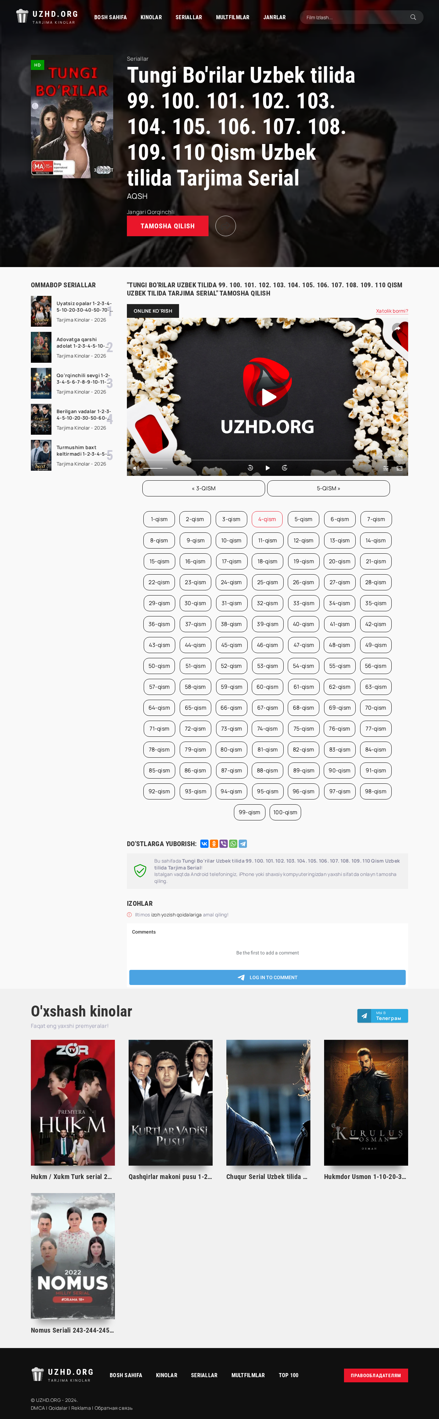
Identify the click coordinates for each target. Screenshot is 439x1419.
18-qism (268, 561)
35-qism (376, 603)
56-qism (376, 666)
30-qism (195, 603)
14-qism (376, 540)
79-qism (195, 749)
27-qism (340, 582)
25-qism (267, 582)
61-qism (304, 686)
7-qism (376, 519)
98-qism (376, 791)
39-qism (267, 624)
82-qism (303, 749)
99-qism (250, 812)
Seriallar (189, 17)
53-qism (267, 666)
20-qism (340, 561)
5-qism (304, 519)
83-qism (340, 749)
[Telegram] (243, 844)
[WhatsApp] (233, 844)
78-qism (159, 749)
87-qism (231, 770)
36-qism (159, 624)
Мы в (388, 1015)
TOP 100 (289, 1375)
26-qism (304, 582)
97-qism (340, 791)
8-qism (159, 540)
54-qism (303, 666)
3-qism (231, 519)
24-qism (231, 582)
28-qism (376, 582)
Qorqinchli (161, 212)
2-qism (195, 519)
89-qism (304, 770)
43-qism (159, 645)
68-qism (304, 707)
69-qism (340, 707)
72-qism (195, 728)
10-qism (231, 540)
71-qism (159, 728)
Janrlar (274, 17)
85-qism (159, 770)
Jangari (136, 212)
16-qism (195, 561)
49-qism (376, 645)
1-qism (159, 519)
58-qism (195, 686)
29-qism (159, 603)
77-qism (376, 728)
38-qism (231, 624)
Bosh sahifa (110, 17)
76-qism (339, 728)
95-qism (267, 791)
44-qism (195, 645)
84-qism (376, 749)
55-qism (340, 666)
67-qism (267, 707)
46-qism (267, 645)
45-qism (231, 645)
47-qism (304, 645)
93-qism (195, 791)
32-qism (267, 603)
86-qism (195, 770)
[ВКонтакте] (204, 844)
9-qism (196, 540)
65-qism (195, 707)
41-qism (340, 624)
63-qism (376, 686)
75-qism (304, 728)
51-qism (196, 666)
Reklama (81, 1408)
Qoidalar (58, 1408)
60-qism (267, 686)
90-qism (340, 770)
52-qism (231, 666)
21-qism (376, 561)
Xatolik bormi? (392, 311)
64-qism (159, 707)
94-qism (231, 791)
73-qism (231, 728)
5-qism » (329, 488)
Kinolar (151, 17)
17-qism (232, 561)
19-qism (304, 561)
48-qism (339, 645)
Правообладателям (376, 1375)
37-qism (195, 624)
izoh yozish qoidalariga (177, 914)
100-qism (285, 812)
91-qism (376, 770)
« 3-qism (203, 488)
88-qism (267, 770)
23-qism (195, 582)
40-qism (304, 624)
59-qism (231, 686)
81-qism (268, 749)
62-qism (340, 686)
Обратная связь (113, 1408)
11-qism (267, 540)
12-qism (304, 540)
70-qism (376, 707)
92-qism (159, 791)
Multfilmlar (233, 17)
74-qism (267, 728)
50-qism (159, 666)
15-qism (160, 561)
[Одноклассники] (214, 844)
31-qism (232, 603)
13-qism (340, 540)
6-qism (340, 519)
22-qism (159, 582)
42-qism (376, 624)
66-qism (231, 707)
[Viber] (224, 844)
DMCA (38, 1408)
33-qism (304, 603)
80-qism (231, 749)
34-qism (339, 603)
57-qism (159, 686)
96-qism (304, 791)
